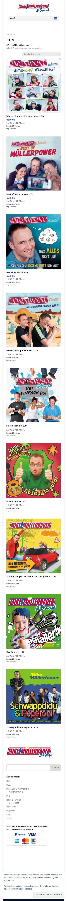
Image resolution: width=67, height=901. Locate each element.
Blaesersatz (14, 803)
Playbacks (10, 811)
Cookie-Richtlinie (24, 889)
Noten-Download (13, 800)
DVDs (8, 785)
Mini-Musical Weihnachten (17, 789)
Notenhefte (11, 807)
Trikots (9, 819)
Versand (13, 128)
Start (8, 34)
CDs (8, 781)
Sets (8, 815)
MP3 (8, 796)
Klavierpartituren (16, 792)
